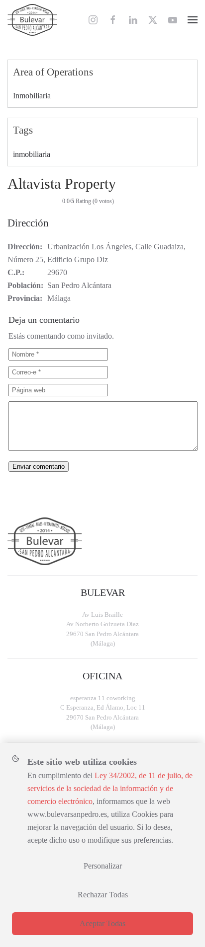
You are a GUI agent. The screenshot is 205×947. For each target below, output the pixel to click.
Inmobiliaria (32, 95)
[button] (193, 20)
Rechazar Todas (103, 894)
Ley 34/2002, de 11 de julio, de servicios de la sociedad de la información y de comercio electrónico (110, 788)
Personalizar (103, 866)
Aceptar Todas (102, 923)
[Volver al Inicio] (32, 20)
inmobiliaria (31, 154)
